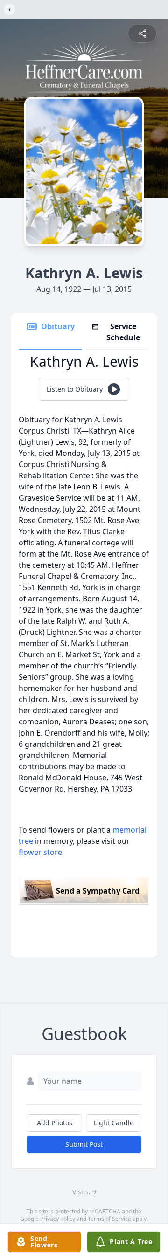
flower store (40, 852)
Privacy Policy (57, 1219)
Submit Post (84, 1144)
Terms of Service (109, 1219)
